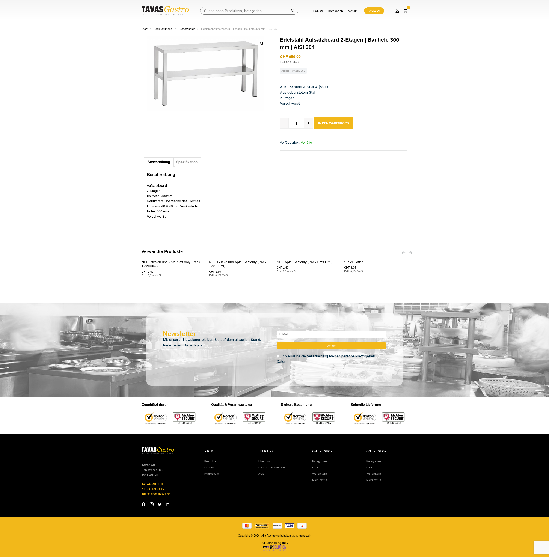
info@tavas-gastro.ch (156, 493)
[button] (262, 43)
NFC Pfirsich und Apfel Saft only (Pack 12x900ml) (171, 264)
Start (145, 28)
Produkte (318, 10)
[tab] (159, 162)
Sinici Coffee (354, 262)
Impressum (211, 473)
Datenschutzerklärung (273, 467)
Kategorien (335, 10)
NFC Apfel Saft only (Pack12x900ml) (304, 262)
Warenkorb (319, 473)
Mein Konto (319, 479)
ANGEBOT (374, 10)
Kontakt (352, 10)
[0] (405, 11)
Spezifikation (187, 162)
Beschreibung (159, 162)
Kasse (316, 467)
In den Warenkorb (333, 123)
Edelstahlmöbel (163, 28)
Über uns (264, 461)
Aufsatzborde (187, 28)
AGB (261, 473)
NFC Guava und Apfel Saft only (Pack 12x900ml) (237, 264)
